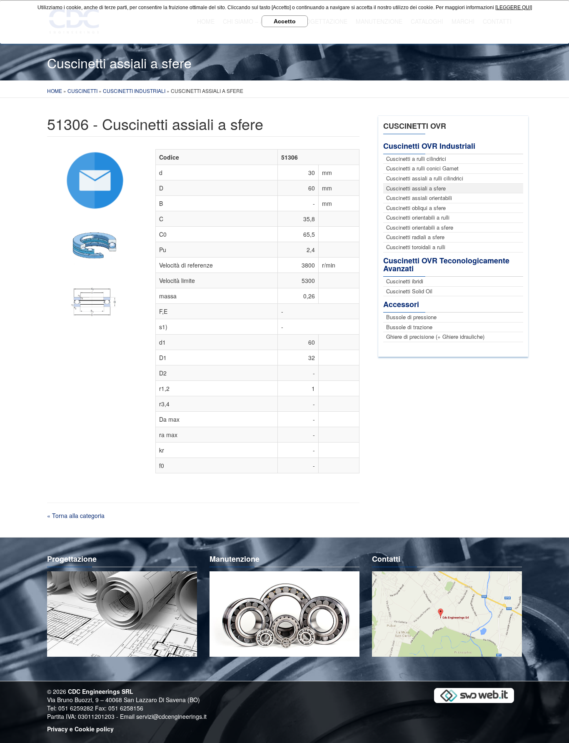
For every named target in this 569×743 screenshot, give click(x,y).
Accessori (401, 304)
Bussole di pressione (411, 317)
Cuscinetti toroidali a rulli (415, 247)
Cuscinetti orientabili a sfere (419, 227)
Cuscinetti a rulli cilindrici (416, 159)
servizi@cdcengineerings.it (171, 716)
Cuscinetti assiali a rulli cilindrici (424, 178)
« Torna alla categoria (76, 515)
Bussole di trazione (409, 327)
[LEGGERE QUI (513, 7)
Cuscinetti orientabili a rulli (417, 217)
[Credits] (474, 695)
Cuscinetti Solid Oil (409, 291)
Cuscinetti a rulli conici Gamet (422, 168)
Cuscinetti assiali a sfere (416, 188)
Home (54, 90)
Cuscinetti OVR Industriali (429, 145)
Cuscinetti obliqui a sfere (416, 208)
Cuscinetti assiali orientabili (419, 198)
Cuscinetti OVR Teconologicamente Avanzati (446, 264)
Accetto (285, 21)
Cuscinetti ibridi (404, 281)
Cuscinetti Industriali (134, 90)
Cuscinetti (82, 90)
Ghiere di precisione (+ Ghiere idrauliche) (435, 336)
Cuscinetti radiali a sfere (415, 237)
